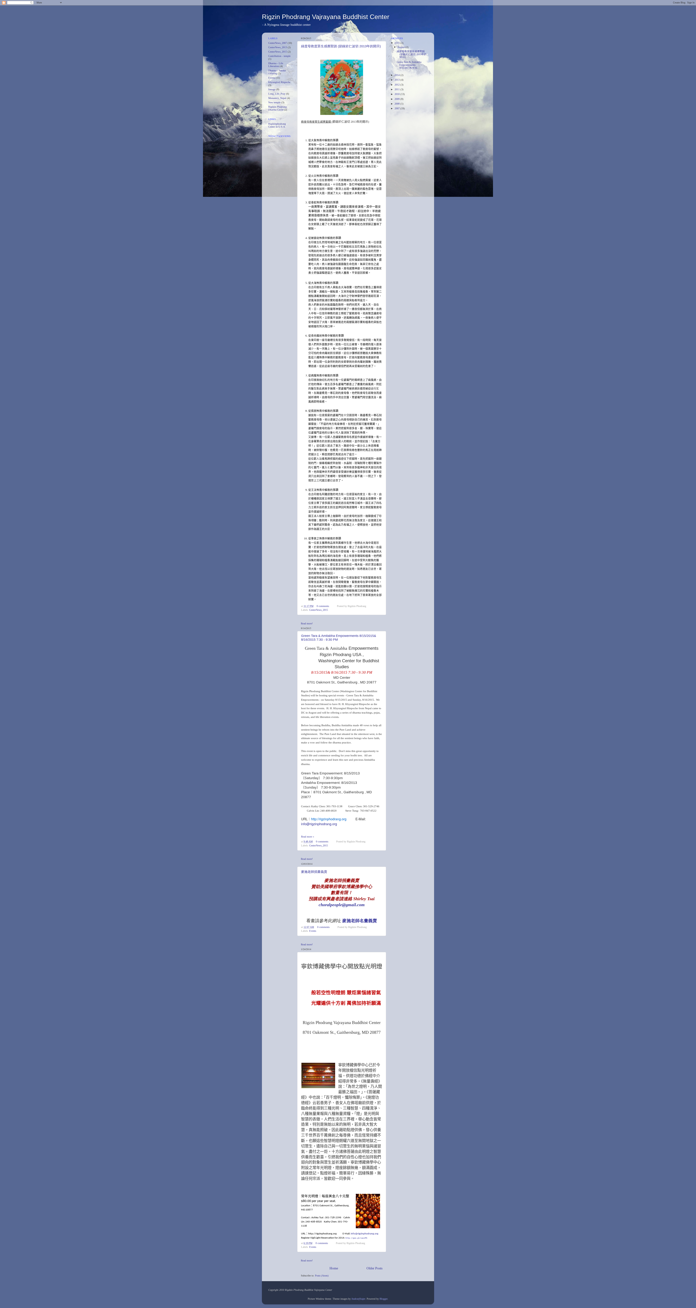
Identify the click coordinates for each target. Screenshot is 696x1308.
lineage (272, 89)
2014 (397, 75)
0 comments (323, 606)
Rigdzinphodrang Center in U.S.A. (277, 125)
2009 (397, 99)
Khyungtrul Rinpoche (279, 82)
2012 (397, 84)
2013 (397, 79)
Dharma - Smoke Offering (277, 72)
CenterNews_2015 (318, 610)
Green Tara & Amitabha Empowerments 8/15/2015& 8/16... (409, 65)
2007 (397, 108)
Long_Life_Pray (276, 93)
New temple (274, 102)
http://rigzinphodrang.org (328, 818)
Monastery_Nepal (277, 98)
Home (334, 1268)
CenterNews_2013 (277, 47)
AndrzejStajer (358, 1298)
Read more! (307, 623)
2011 (397, 89)
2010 (397, 94)
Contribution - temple (279, 56)
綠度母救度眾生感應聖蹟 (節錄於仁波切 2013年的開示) (341, 46)
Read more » (307, 836)
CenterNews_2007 (277, 43)
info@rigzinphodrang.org (319, 823)
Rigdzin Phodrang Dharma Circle (277, 108)
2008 (397, 103)
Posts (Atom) (322, 1275)
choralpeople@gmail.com (342, 904)
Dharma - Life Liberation (275, 65)
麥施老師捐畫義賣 (314, 872)
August (401, 47)
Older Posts (374, 1268)
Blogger (384, 1298)
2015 (397, 43)
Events (312, 931)
